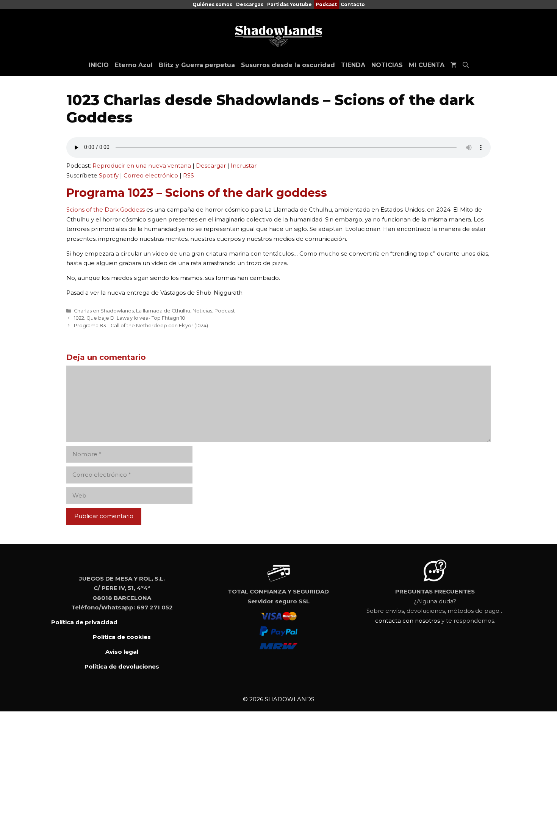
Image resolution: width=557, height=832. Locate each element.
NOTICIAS (387, 65)
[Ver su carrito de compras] (453, 65)
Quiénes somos (212, 4)
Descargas (249, 4)
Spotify (109, 175)
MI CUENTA (426, 65)
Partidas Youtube (289, 4)
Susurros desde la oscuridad (288, 65)
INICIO (99, 65)
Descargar (211, 165)
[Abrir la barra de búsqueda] (466, 65)
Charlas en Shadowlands (104, 311)
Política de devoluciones (121, 666)
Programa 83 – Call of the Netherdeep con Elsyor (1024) (141, 325)
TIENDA (353, 65)
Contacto (353, 4)
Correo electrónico (151, 175)
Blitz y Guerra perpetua (197, 65)
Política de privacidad (84, 622)
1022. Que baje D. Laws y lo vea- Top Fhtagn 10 (129, 318)
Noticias (202, 311)
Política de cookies (122, 636)
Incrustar (244, 165)
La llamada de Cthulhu (163, 311)
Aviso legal (121, 651)
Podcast (326, 4)
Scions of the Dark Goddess (105, 209)
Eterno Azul (134, 65)
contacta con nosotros (407, 620)
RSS (188, 175)
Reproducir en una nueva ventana (141, 165)
